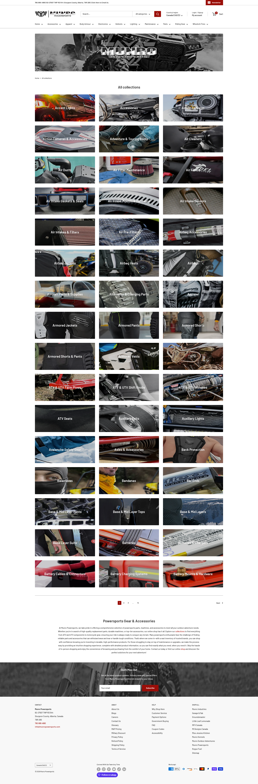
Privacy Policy (117, 737)
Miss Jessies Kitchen (201, 733)
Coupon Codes (158, 729)
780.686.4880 (40, 723)
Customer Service (159, 713)
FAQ (153, 725)
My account (197, 15)
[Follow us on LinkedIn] (124, 769)
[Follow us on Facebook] (99, 769)
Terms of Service (119, 749)
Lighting (133, 24)
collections (179, 631)
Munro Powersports (200, 745)
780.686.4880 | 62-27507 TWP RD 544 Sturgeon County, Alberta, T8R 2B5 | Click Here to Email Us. (72, 2)
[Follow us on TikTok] (119, 769)
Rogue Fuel (197, 749)
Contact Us (116, 721)
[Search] (157, 14)
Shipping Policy (118, 745)
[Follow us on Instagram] (104, 769)
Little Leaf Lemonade (201, 721)
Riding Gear (180, 24)
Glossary (115, 725)
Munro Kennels (198, 737)
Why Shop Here (158, 709)
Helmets (118, 24)
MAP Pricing (116, 729)
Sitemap (195, 753)
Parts (165, 24)
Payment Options (159, 717)
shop (183, 649)
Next (218, 603)
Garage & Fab (197, 713)
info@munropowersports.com (47, 727)
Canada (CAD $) (41, 765)
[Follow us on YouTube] (114, 769)
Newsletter (216, 2)
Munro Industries (199, 709)
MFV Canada (197, 725)
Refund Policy (117, 741)
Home (37, 24)
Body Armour (85, 24)
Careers (115, 717)
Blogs (114, 713)
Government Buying (160, 721)
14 (138, 603)
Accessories (53, 24)
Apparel (69, 24)
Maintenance (150, 24)
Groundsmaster (198, 717)
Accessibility (157, 733)
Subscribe (150, 688)
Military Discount (119, 733)
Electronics (103, 24)
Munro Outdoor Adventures (203, 741)
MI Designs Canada (200, 729)
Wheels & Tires (199, 24)
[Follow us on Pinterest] (109, 769)
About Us (115, 709)
